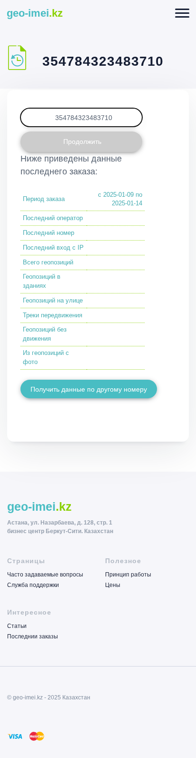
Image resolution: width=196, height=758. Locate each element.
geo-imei (35, 13)
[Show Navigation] (182, 13)
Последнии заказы (32, 636)
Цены (112, 585)
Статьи (17, 626)
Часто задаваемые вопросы (45, 575)
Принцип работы (128, 575)
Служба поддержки (33, 585)
